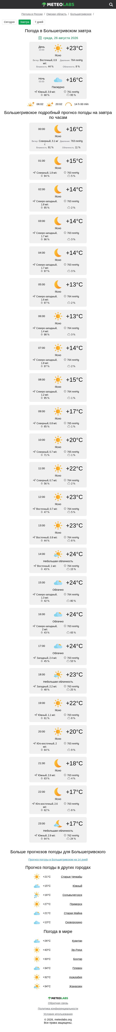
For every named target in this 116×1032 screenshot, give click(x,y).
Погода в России (32, 14)
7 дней (39, 22)
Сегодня (9, 22)
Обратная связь (58, 1003)
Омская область (56, 14)
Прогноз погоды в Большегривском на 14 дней (58, 859)
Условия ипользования (58, 1014)
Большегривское (81, 14)
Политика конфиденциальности (58, 1008)
